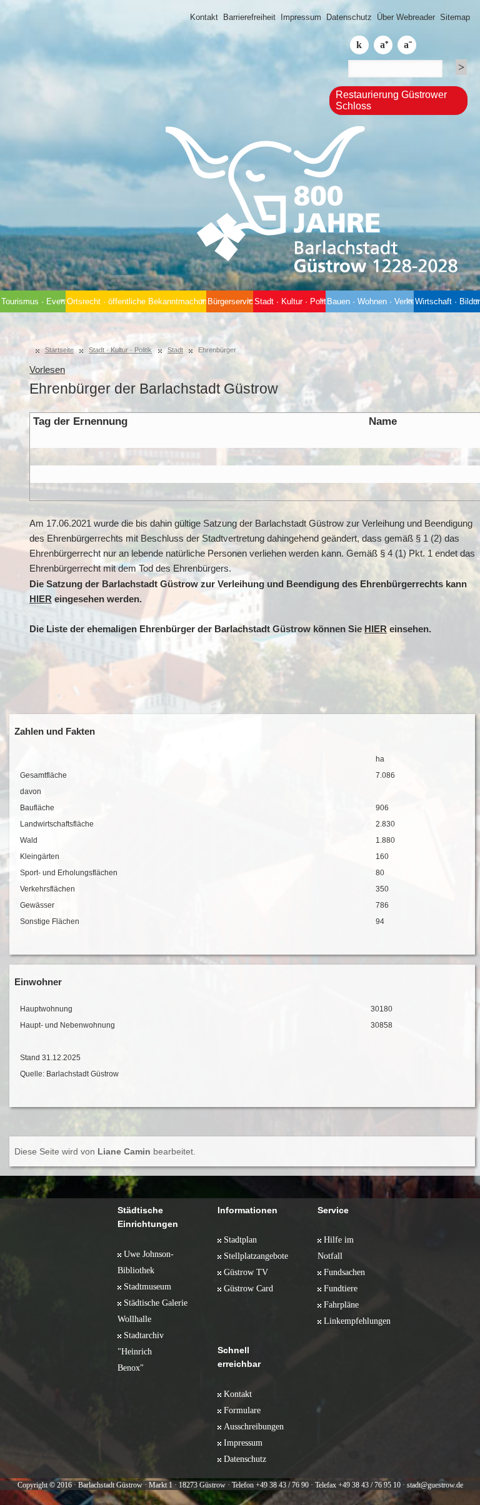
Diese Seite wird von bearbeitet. (105, 1151)
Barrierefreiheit (249, 17)
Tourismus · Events (33, 301)
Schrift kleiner (407, 45)
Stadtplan (240, 1239)
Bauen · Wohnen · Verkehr (370, 301)
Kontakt (204, 17)
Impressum (301, 17)
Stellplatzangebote (256, 1256)
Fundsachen (344, 1272)
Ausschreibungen (254, 1426)
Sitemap (455, 17)
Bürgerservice (231, 301)
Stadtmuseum (147, 1286)
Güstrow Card (248, 1288)
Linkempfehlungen (357, 1321)
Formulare (242, 1410)
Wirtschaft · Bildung (447, 301)
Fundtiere (341, 1288)
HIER (40, 599)
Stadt (175, 350)
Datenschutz (349, 17)
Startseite (59, 350)
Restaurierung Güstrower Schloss (391, 100)
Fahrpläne (341, 1304)
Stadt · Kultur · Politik (290, 301)
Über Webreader (406, 17)
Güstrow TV (246, 1272)
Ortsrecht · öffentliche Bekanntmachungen (136, 301)
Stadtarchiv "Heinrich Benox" (141, 1351)
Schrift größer (383, 45)
